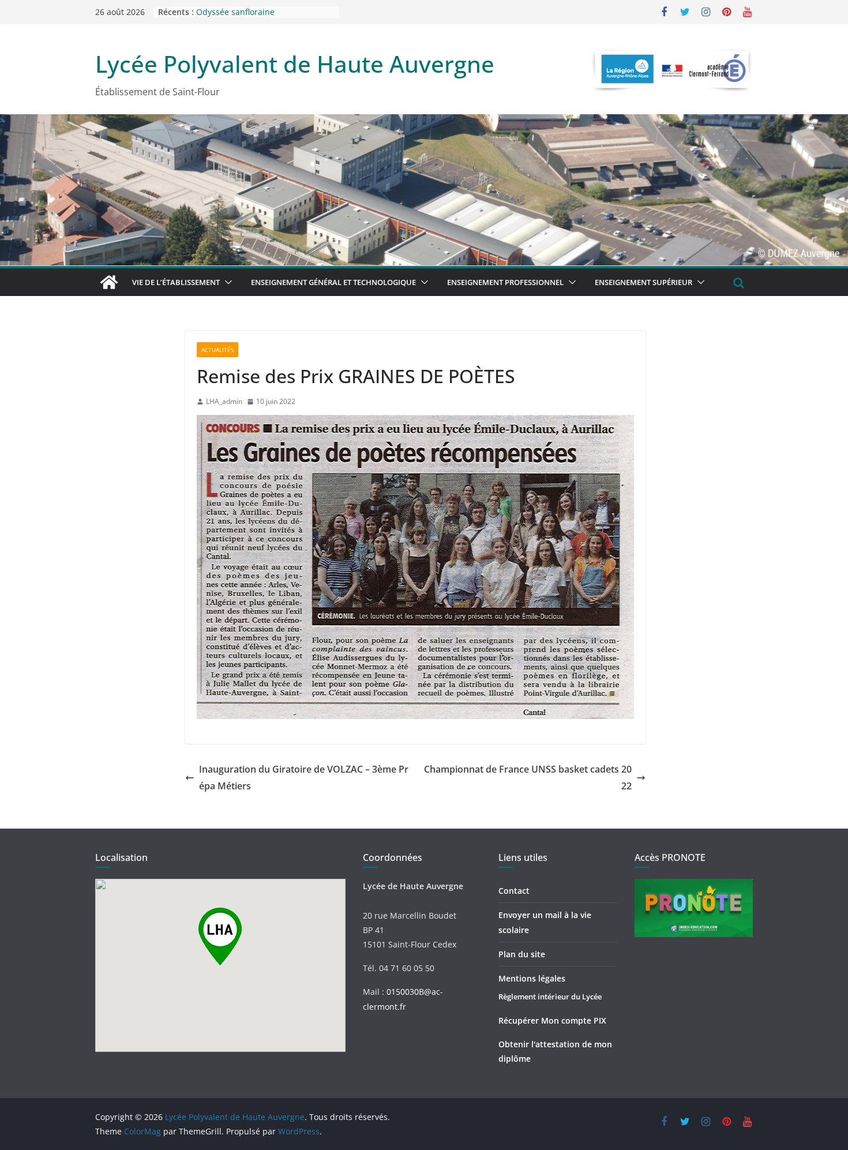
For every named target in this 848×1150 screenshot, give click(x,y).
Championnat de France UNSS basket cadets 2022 (528, 777)
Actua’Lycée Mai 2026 (237, 11)
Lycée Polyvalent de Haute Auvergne (294, 64)
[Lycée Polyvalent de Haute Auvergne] (109, 282)
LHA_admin (224, 401)
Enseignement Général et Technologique (333, 282)
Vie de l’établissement (176, 282)
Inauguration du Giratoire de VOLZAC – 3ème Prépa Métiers (303, 777)
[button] (226, 282)
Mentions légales (531, 978)
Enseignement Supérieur (643, 282)
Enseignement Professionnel (505, 282)
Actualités (217, 350)
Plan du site (521, 954)
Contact (514, 890)
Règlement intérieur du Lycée (550, 996)
